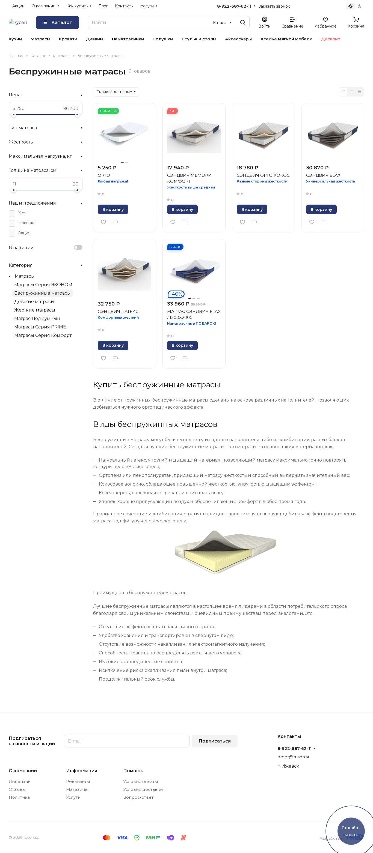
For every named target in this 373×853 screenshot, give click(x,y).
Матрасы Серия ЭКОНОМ (43, 284)
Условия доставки (143, 789)
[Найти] (243, 22)
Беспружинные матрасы (42, 293)
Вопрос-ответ (138, 797)
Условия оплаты (140, 781)
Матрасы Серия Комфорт (43, 335)
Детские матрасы (34, 301)
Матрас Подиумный (37, 318)
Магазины (77, 789)
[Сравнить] (116, 222)
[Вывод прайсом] (360, 92)
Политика (19, 797)
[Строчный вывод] (351, 92)
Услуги (73, 797)
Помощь (133, 770)
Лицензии (20, 781)
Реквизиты (78, 781)
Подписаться (215, 741)
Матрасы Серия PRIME (40, 327)
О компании (23, 770)
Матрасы (25, 276)
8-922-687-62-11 (234, 6)
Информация (81, 770)
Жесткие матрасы (34, 310)
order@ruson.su (293, 756)
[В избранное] (103, 222)
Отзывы (17, 789)
